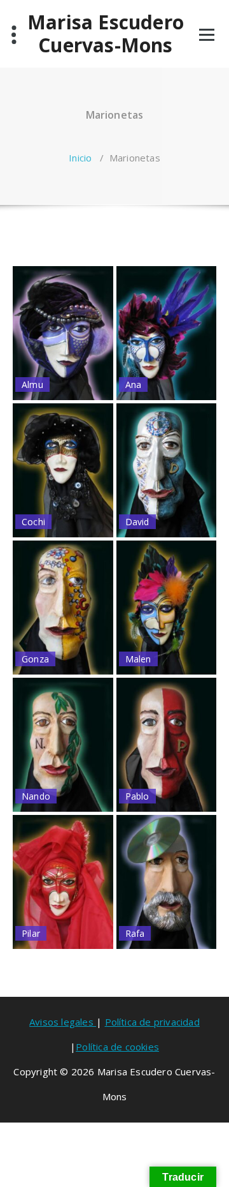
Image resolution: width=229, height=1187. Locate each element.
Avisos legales (62, 1021)
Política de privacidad (152, 1021)
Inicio (80, 157)
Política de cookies (117, 1046)
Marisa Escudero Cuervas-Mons (105, 34)
